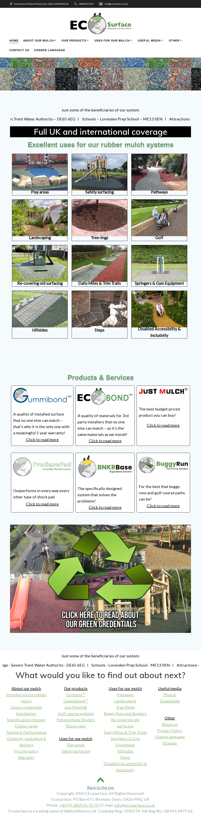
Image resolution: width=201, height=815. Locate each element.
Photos (169, 694)
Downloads (170, 700)
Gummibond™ (75, 700)
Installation (26, 713)
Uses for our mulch (112, 40)
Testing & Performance (26, 732)
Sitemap (170, 743)
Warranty (26, 757)
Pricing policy (26, 751)
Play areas (76, 744)
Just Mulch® (75, 707)
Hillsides (125, 751)
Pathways (125, 694)
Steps (125, 757)
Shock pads (76, 726)
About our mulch (38, 40)
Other (174, 40)
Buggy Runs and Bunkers (125, 713)
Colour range (26, 726)
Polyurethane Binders (76, 719)
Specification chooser (26, 719)
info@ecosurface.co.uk (134, 805)
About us (170, 724)
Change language (49, 50)
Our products (74, 40)
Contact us (19, 50)
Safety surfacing (75, 751)
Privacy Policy (169, 730)
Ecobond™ (75, 694)
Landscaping (125, 700)
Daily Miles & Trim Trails (125, 732)
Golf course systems (76, 713)
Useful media (149, 40)
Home (13, 40)
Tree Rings (125, 707)
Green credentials (26, 707)
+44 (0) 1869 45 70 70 (79, 805)
